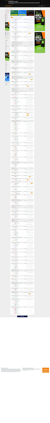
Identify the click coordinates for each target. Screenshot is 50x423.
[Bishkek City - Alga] (22, 164)
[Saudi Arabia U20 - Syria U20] (22, 305)
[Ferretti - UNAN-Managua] (22, 193)
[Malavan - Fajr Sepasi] (22, 126)
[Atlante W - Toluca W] (22, 185)
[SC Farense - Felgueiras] (22, 215)
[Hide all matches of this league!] (33, 19)
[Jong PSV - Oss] (22, 188)
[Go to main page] (10, 5)
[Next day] (33, 17)
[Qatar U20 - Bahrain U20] (22, 303)
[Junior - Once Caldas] (22, 74)
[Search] (39, 6)
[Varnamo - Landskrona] (22, 266)
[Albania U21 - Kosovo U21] (22, 310)
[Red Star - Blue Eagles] (22, 258)
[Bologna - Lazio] (22, 23)
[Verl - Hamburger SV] (22, 101)
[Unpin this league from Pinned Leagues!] (19, 19)
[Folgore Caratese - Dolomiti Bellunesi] (22, 144)
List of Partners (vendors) (25, 370)
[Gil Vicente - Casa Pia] (22, 212)
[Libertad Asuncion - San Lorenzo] (22, 204)
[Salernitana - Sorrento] (22, 155)
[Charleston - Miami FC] (22, 289)
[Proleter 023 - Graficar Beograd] (22, 244)
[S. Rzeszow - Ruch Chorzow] (22, 209)
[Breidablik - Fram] (22, 118)
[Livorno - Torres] (22, 147)
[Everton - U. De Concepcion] (22, 70)
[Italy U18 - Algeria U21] (22, 311)
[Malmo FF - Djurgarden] (22, 261)
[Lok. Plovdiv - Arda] (22, 65)
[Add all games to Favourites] (11, 19)
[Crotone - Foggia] (22, 153)
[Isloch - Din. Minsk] (22, 47)
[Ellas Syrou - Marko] (22, 110)
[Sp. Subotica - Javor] (22, 247)
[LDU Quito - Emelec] (22, 86)
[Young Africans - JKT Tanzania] (22, 272)
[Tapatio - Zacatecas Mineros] (22, 180)
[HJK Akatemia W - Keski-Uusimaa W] (22, 93)
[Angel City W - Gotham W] (22, 294)
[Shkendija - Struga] (22, 198)
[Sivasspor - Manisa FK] (22, 280)
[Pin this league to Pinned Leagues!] (21, 31)
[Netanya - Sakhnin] (22, 134)
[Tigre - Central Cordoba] (22, 35)
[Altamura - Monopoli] (22, 152)
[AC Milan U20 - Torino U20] (22, 160)
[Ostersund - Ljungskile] (22, 264)
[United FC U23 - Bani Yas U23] (22, 286)
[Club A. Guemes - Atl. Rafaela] (22, 38)
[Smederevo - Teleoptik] (22, 245)
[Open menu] (44, 6)
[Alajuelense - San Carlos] (22, 79)
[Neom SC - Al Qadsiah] (22, 239)
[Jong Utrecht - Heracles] (22, 189)
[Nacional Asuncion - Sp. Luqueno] (22, 202)
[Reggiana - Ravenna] (22, 149)
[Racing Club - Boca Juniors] (22, 33)
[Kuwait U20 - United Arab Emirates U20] (22, 300)
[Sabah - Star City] (22, 173)
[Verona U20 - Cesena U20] (22, 158)
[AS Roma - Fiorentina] (22, 25)
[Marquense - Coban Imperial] (22, 113)
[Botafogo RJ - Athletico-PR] (22, 53)
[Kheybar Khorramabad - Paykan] (22, 124)
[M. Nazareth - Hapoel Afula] (22, 139)
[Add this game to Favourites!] (11, 20)
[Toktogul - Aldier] (22, 166)
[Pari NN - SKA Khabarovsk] (22, 235)
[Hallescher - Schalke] (22, 104)
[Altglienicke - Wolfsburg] (22, 99)
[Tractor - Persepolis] (22, 123)
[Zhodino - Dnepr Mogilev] (22, 49)
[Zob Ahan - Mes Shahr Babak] (22, 128)
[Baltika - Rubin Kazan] (22, 227)
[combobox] (31, 17)
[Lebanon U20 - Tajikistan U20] (22, 302)
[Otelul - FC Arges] (22, 224)
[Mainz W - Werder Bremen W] (22, 107)
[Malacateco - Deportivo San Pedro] (22, 115)
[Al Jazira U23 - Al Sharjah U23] (22, 284)
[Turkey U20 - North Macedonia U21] (22, 313)
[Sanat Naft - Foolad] (22, 131)
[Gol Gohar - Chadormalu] (22, 129)
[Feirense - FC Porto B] (22, 217)
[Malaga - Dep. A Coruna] (22, 30)
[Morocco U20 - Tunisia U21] (22, 308)
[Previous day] (28, 17)
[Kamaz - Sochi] (22, 231)
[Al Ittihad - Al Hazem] (22, 240)
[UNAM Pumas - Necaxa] (22, 177)
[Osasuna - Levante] (22, 28)
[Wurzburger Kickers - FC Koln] (22, 102)
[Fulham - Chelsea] (22, 20)
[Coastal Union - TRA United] (22, 274)
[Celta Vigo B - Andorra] (22, 253)
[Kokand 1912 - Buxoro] (22, 297)
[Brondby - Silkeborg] (22, 83)
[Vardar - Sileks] (22, 196)
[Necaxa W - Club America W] (22, 183)
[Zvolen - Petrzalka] (22, 250)
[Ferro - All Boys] (22, 40)
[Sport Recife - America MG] (22, 58)
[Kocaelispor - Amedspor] (22, 277)
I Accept (46, 368)
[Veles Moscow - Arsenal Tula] (22, 234)
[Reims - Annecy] (22, 96)
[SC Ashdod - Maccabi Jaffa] (22, 140)
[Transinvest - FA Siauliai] (22, 170)
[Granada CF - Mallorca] (22, 255)
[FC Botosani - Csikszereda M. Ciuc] (22, 223)
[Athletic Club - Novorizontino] (22, 57)
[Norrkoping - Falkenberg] (22, 268)
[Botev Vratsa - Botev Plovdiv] (22, 64)
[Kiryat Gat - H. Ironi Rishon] (22, 137)
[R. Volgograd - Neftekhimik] (22, 232)
